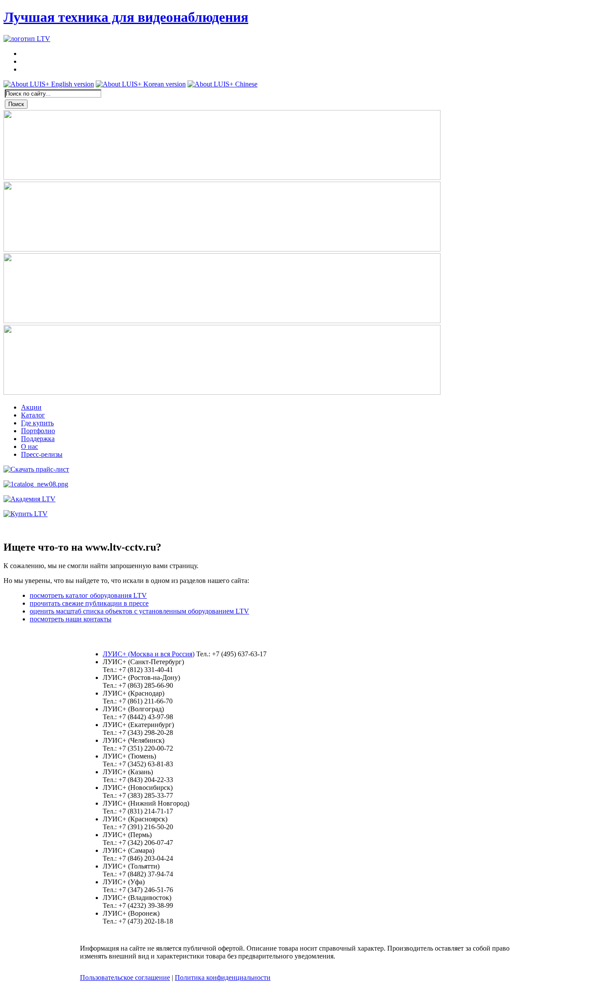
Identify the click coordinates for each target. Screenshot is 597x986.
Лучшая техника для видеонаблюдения (125, 17)
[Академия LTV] (29, 499)
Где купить (37, 423)
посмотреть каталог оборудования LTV (88, 595)
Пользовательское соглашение (125, 977)
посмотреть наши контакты (70, 619)
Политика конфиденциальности (223, 977)
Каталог (33, 415)
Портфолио (38, 430)
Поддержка (38, 438)
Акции (31, 407)
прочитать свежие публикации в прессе (89, 603)
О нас (29, 446)
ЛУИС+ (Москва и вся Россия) (148, 654)
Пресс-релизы (41, 454)
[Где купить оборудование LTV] (25, 513)
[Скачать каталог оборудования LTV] (35, 484)
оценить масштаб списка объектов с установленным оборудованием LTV (139, 611)
